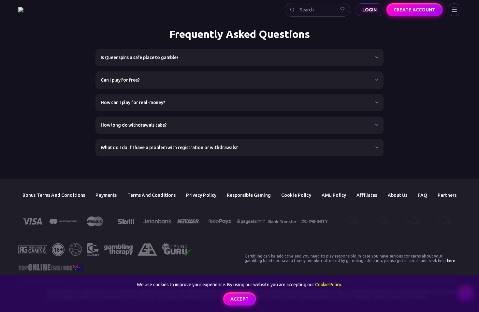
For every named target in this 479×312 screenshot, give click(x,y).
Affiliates (366, 195)
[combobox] (317, 10)
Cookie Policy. (328, 284)
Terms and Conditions (151, 195)
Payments (106, 195)
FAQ (422, 195)
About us (398, 195)
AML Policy (334, 195)
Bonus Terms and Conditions (53, 195)
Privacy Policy (201, 195)
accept (239, 299)
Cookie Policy (296, 195)
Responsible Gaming (249, 195)
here (451, 260)
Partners (447, 195)
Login (369, 9)
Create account (414, 9)
